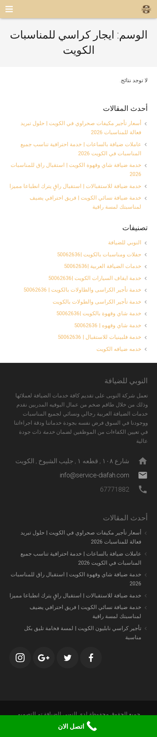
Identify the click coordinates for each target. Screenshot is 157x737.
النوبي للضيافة (124, 242)
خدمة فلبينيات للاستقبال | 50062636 (99, 337)
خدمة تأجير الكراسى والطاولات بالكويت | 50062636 (82, 290)
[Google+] (44, 658)
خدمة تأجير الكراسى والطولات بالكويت (97, 302)
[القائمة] (9, 9)
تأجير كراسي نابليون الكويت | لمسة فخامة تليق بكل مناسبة (82, 633)
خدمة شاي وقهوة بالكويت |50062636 (98, 313)
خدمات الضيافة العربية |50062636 (102, 266)
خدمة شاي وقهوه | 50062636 (107, 325)
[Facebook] (91, 658)
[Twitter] (67, 658)
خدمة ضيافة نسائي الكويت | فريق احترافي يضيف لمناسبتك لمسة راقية (85, 202)
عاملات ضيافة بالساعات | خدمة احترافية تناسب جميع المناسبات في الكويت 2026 (80, 149)
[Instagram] (20, 658)
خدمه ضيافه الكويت (118, 349)
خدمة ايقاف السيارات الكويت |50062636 (94, 278)
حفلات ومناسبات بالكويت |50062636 (99, 254)
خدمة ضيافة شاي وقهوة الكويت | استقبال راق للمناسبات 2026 (76, 169)
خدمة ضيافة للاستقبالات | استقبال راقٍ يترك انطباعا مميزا (75, 186)
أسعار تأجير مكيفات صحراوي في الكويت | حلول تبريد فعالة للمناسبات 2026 (80, 128)
